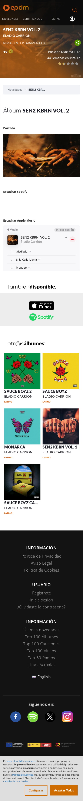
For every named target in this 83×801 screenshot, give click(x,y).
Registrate (41, 593)
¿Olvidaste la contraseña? (41, 607)
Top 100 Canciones (41, 644)
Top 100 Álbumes (41, 637)
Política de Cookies (41, 570)
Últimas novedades (41, 630)
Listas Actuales (41, 665)
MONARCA (14, 447)
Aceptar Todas (64, 790)
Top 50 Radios (41, 658)
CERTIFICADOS (32, 18)
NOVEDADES (10, 18)
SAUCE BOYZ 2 (17, 391)
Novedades (14, 89)
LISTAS (56, 18)
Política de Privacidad (41, 556)
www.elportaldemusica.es (21, 761)
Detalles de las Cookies (15, 781)
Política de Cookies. (23, 774)
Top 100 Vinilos (41, 651)
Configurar (36, 790)
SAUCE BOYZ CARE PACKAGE (31, 502)
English (44, 677)
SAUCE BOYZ (55, 391)
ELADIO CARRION (18, 396)
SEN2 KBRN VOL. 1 (60, 447)
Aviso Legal (41, 563)
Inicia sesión (74, 19)
